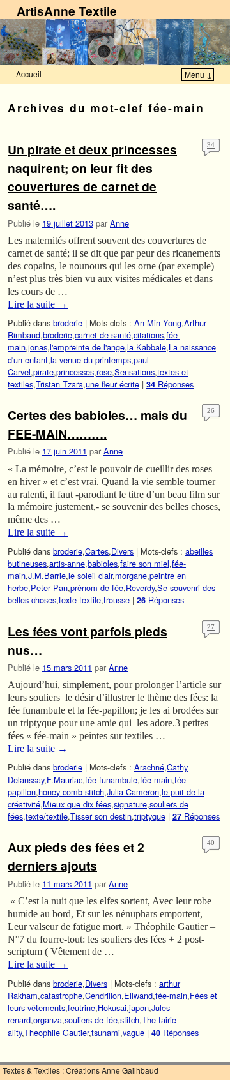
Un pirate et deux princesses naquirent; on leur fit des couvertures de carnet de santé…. (92, 177)
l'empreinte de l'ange (87, 347)
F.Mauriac (64, 780)
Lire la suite (38, 304)
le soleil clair (90, 575)
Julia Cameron (133, 792)
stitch (129, 1020)
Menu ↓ (198, 74)
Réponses (170, 384)
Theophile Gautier (56, 1032)
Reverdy (140, 587)
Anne (119, 223)
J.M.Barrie (47, 575)
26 (211, 410)
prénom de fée (96, 587)
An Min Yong (157, 323)
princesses (75, 372)
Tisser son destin (101, 816)
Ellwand (138, 995)
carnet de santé (103, 335)
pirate (43, 372)
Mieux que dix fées (77, 804)
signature (130, 804)
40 (211, 842)
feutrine (81, 1007)
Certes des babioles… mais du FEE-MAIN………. (97, 424)
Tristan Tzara (59, 384)
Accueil (29, 73)
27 (211, 627)
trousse (116, 600)
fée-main (156, 780)
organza (47, 1020)
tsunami (105, 1032)
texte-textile (80, 600)
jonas (37, 347)
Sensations (134, 372)
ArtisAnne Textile (67, 11)
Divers (122, 551)
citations (149, 335)
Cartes (97, 551)
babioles (103, 563)
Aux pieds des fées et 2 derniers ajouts (76, 856)
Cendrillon (103, 995)
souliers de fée (91, 1020)
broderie (67, 323)
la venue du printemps (90, 360)
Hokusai (112, 1007)
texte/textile (47, 816)
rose (104, 372)
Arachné (149, 767)
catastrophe (61, 995)
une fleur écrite (112, 384)
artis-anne (67, 563)
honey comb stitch (71, 792)
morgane (131, 575)
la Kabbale (146, 347)
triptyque (149, 816)
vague (133, 1032)
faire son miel (144, 563)
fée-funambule (111, 780)
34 (211, 145)
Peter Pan (49, 587)
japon (139, 1007)
